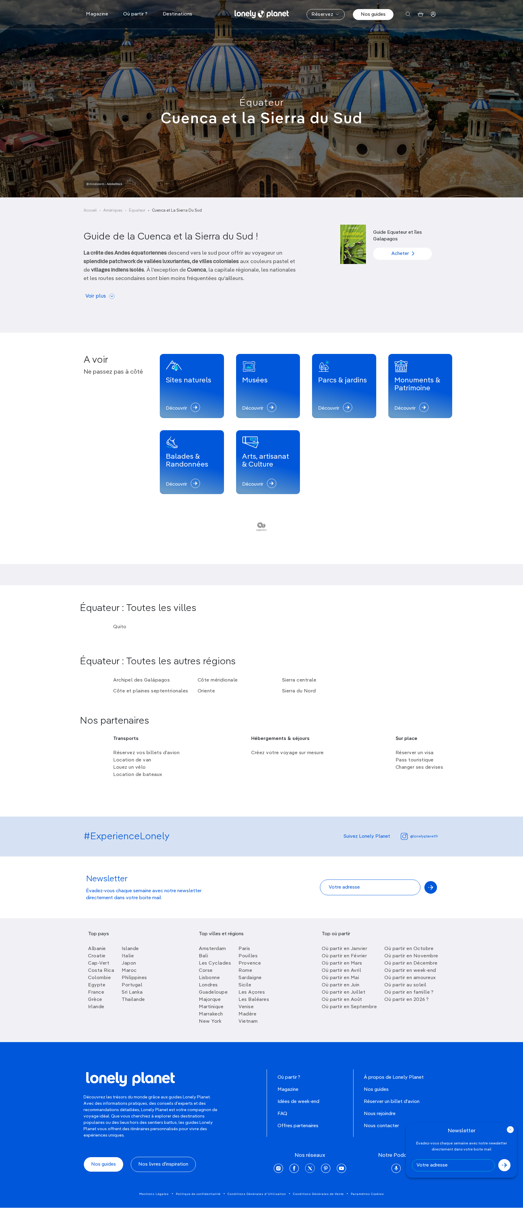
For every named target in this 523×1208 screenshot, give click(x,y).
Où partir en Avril (341, 970)
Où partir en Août (342, 999)
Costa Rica (101, 970)
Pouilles (248, 956)
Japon (129, 963)
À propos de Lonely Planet (394, 1077)
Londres (208, 985)
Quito (120, 627)
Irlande (96, 1007)
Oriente (206, 691)
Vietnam (248, 1021)
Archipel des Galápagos (141, 680)
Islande (130, 948)
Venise (246, 1007)
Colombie (99, 977)
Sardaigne (250, 977)
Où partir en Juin (341, 985)
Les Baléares (253, 999)
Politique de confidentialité (198, 1194)
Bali (203, 956)
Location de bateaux (137, 774)
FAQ (282, 1113)
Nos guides (373, 14)
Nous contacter (381, 1126)
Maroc (129, 970)
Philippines (134, 977)
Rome (245, 970)
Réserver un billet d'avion (391, 1101)
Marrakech (211, 1014)
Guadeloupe (213, 992)
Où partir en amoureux (410, 977)
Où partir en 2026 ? (406, 999)
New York (210, 1021)
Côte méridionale (218, 680)
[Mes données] (433, 14)
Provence (249, 963)
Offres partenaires (298, 1126)
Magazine (288, 1089)
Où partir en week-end (410, 970)
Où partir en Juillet (343, 992)
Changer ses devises (419, 767)
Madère (247, 1014)
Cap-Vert (98, 963)
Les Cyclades (215, 963)
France (96, 992)
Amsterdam (212, 948)
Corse (206, 970)
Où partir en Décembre (411, 963)
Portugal (132, 985)
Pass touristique (415, 760)
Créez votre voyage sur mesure (287, 753)
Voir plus (95, 296)
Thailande (133, 999)
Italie (128, 956)
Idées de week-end (298, 1101)
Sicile (244, 985)
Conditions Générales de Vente (318, 1194)
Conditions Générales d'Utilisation (257, 1194)
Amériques (113, 211)
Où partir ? (289, 1077)
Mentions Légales (154, 1194)
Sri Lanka (132, 992)
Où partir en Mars (342, 963)
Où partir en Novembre (411, 956)
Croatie (97, 956)
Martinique (211, 1007)
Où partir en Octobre (408, 948)
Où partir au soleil (405, 985)
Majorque (210, 999)
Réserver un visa (415, 753)
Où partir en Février (344, 956)
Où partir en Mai (340, 977)
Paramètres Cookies (367, 1194)
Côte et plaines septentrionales (150, 691)
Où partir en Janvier (344, 948)
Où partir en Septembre (349, 1007)
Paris (244, 948)
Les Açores (251, 992)
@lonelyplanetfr (424, 836)
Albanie (97, 948)
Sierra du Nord (299, 691)
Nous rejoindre (380, 1113)
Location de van (132, 760)
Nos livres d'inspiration (163, 1164)
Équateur (261, 103)
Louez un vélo (129, 767)
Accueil (90, 211)
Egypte (96, 985)
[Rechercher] (408, 14)
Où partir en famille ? (408, 992)
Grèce (95, 999)
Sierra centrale (299, 680)
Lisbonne (209, 977)
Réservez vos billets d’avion (146, 753)
